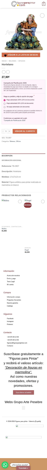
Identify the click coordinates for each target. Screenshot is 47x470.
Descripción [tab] (7, 156)
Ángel (27, 250)
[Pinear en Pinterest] (20, 147)
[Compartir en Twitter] (12, 147)
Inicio (4, 61)
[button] (23, 408)
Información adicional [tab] (11, 160)
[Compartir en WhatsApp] (4, 147)
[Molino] (12, 212)
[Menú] (3, 4)
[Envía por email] (16, 147)
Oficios (21, 61)
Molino (4, 229)
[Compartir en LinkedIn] (24, 147)
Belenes (12, 61)
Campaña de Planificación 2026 (14, 120)
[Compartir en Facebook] (8, 147)
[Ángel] (35, 222)
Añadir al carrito (25, 131)
